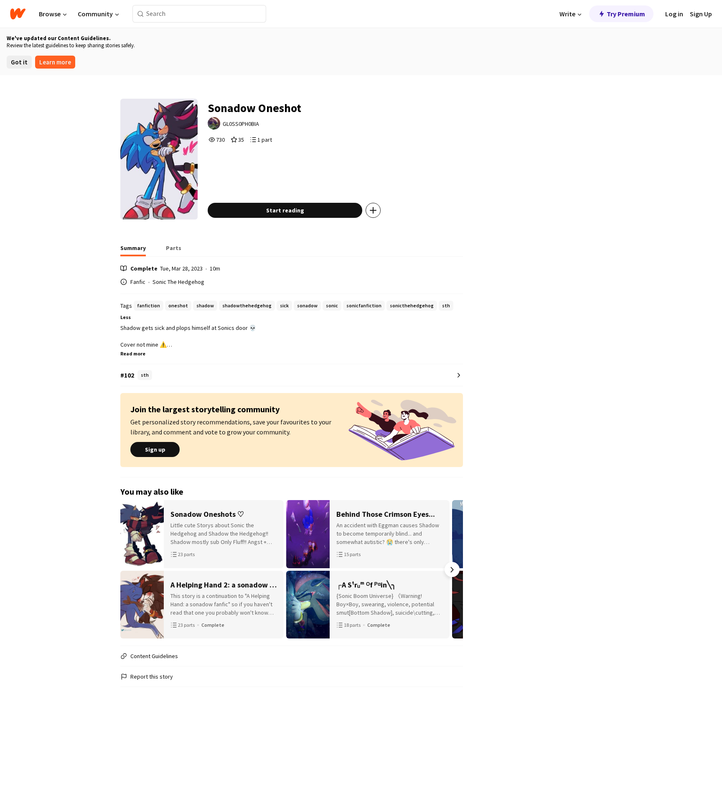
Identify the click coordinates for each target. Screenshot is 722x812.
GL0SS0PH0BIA (241, 124)
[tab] (133, 250)
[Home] (17, 14)
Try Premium (626, 14)
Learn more (55, 62)
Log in (674, 14)
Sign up (155, 449)
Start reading (285, 210)
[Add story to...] (373, 210)
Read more (132, 353)
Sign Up (701, 14)
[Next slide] (452, 569)
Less (125, 317)
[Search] (140, 14)
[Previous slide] (131, 569)
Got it (19, 62)
